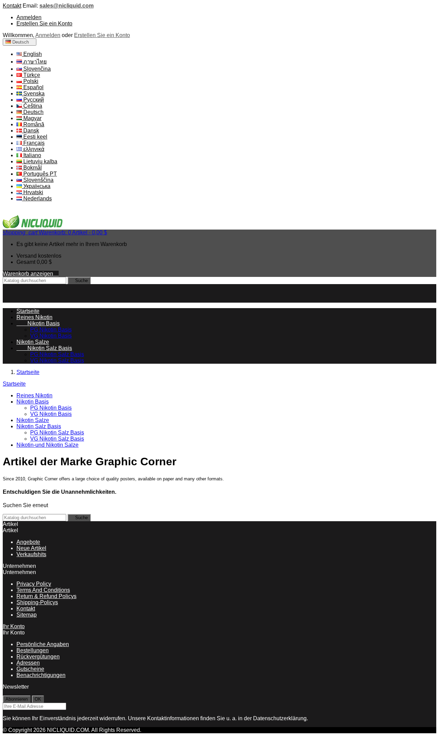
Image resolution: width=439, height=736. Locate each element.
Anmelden (28, 17)
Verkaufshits (31, 554)
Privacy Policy (33, 584)
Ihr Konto (14, 626)
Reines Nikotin (34, 317)
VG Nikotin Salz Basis (57, 360)
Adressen (28, 663)
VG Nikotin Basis (51, 336)
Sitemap (26, 615)
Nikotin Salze (32, 342)
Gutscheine (30, 669)
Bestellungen (32, 650)
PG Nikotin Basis (51, 329)
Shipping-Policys (37, 602)
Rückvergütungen (38, 656)
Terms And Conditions (43, 590)
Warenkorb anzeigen (31, 274)
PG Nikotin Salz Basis (57, 354)
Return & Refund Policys (46, 596)
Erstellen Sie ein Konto (44, 23)
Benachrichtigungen (41, 675)
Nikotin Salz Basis (44, 348)
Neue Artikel (31, 548)
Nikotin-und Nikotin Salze (47, 445)
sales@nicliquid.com (66, 6)
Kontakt (12, 6)
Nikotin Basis (38, 323)
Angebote (28, 542)
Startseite (14, 384)
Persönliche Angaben (42, 644)
